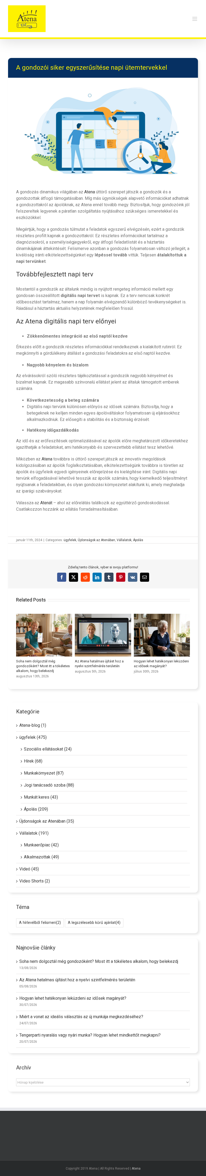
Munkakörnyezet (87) (44, 773)
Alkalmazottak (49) (41, 856)
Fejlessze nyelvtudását (162, 635)
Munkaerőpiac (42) (41, 844)
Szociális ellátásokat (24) (48, 749)
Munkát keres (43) (41, 797)
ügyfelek (70, 540)
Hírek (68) (33, 761)
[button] (20, 646)
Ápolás (138, 540)
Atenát (46, 502)
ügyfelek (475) (33, 737)
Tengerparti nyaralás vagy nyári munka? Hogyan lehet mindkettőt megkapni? (103, 635)
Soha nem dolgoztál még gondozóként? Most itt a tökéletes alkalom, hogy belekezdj (98, 961)
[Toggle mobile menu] (195, 19)
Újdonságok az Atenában (96, 540)
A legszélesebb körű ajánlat (94, 922)
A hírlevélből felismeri (40, 922)
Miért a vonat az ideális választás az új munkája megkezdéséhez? (44, 635)
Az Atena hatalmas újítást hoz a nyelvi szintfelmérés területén (77, 979)
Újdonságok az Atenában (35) (46, 821)
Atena (89, 191)
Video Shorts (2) (34, 881)
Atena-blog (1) (32, 725)
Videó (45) (29, 869)
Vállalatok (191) (34, 833)
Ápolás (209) (36, 809)
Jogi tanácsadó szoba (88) (49, 785)
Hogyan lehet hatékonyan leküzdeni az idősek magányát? (72, 998)
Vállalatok (124, 540)
